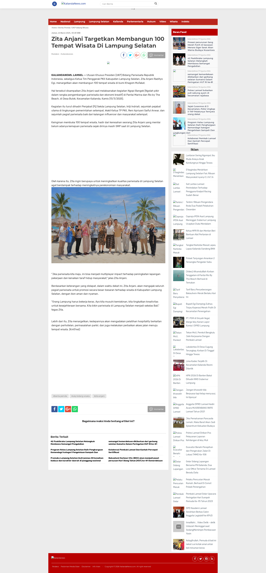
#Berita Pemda (60, 396)
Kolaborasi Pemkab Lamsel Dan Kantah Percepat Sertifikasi (202, 141)
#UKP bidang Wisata (80, 396)
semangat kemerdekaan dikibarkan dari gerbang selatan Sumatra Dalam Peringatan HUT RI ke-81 (200, 78)
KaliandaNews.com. (128, 566)
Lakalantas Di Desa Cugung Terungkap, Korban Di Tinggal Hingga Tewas (200, 351)
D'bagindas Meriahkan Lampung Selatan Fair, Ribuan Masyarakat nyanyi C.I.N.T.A (200, 174)
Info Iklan (96, 566)
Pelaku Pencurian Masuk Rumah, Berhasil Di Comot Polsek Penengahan (198, 483)
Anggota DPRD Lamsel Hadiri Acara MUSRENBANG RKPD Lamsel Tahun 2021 (200, 408)
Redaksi (55, 566)
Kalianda (118, 21)
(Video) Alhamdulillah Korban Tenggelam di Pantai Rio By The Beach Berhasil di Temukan (200, 277)
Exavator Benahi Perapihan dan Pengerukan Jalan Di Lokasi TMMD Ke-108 (199, 451)
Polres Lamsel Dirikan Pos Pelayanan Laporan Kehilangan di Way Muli (198, 437)
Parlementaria (135, 21)
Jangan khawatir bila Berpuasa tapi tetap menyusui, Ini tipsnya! (201, 394)
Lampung (79, 21)
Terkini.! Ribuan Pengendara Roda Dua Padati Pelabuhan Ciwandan (199, 206)
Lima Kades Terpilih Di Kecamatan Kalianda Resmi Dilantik (199, 365)
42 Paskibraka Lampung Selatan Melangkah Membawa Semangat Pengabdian (200, 62)
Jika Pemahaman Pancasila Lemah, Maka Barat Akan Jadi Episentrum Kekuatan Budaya (200, 422)
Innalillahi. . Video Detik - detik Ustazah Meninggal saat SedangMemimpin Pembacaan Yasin (201, 528)
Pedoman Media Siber (70, 566)
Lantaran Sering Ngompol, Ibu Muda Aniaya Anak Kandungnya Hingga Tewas (200, 159)
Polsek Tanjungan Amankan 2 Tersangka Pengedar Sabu (200, 260)
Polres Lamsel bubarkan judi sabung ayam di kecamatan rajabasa (200, 93)
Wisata (174, 21)
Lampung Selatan (99, 21)
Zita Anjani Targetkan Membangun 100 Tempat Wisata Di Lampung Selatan (107, 42)
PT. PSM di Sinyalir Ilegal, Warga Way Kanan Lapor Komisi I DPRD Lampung (198, 322)
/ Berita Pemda (63, 28)
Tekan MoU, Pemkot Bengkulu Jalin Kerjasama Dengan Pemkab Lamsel (200, 336)
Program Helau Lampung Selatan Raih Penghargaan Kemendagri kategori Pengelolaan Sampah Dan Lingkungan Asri (194, 127)
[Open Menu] (54, 4)
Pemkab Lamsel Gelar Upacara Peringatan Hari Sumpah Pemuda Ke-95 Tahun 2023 (201, 498)
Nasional (65, 21)
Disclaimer (86, 566)
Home (53, 21)
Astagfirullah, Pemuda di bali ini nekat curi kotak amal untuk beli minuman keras (201, 544)
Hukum (151, 21)
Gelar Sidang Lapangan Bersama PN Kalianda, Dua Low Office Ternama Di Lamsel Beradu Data (200, 467)
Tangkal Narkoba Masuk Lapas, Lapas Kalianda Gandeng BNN (201, 247)
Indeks (185, 21)
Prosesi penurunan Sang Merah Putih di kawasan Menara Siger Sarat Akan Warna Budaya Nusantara (201, 46)
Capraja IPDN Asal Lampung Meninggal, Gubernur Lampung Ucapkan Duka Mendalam (201, 220)
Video (162, 21)
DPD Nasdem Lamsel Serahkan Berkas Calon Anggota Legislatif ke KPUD (199, 512)
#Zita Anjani (99, 396)
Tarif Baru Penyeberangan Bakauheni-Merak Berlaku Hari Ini (201, 293)
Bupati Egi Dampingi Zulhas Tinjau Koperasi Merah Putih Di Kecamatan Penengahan (201, 308)
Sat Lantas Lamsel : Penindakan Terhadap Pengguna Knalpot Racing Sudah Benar (198, 190)
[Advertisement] (102, 157)
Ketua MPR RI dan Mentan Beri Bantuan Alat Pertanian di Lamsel (200, 235)
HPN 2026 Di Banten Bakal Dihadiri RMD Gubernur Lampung (199, 379)
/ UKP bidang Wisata (80, 28)
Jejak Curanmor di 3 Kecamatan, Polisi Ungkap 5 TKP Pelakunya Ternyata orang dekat (201, 110)
